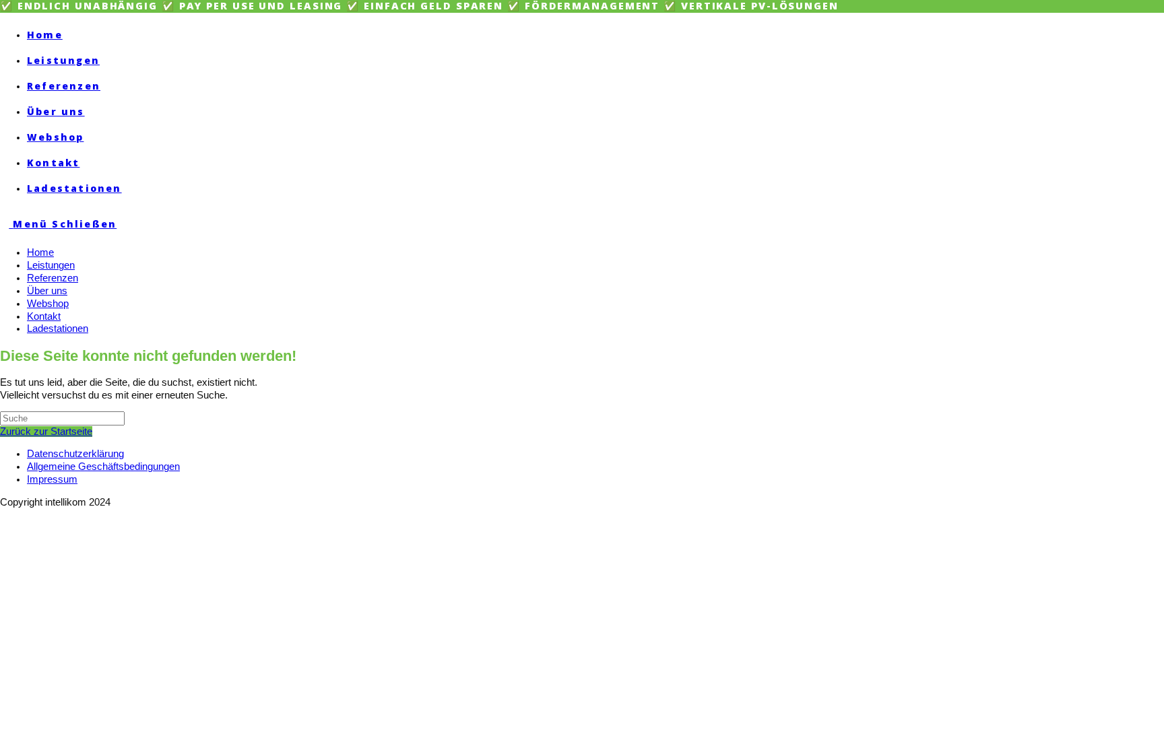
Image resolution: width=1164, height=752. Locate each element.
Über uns (47, 290)
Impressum (52, 479)
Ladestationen (57, 328)
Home (40, 252)
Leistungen (51, 265)
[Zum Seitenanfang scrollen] (4, 514)
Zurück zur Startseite (46, 431)
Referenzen (52, 278)
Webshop (48, 303)
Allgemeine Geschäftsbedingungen (103, 466)
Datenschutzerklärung (75, 453)
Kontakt (44, 316)
